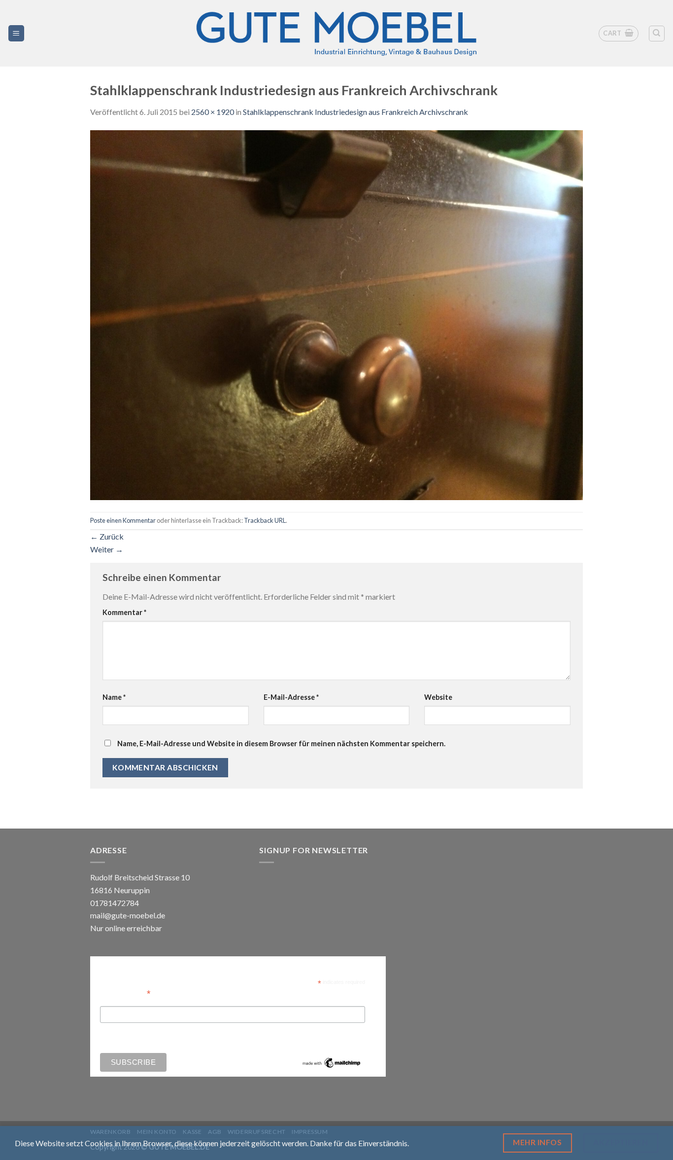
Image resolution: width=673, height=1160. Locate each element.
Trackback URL (265, 520)
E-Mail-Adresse (291, 697)
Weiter (106, 549)
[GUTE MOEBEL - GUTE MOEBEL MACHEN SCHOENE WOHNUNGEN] (336, 33)
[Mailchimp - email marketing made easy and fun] (332, 1062)
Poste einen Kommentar (123, 520)
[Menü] (16, 33)
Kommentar (124, 612)
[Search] (657, 33)
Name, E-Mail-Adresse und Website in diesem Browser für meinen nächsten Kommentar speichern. (281, 743)
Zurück (107, 536)
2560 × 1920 (212, 111)
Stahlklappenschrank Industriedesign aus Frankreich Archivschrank (355, 111)
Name (114, 697)
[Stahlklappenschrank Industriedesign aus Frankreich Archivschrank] (336, 314)
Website (438, 697)
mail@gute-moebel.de (127, 915)
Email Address (125, 992)
